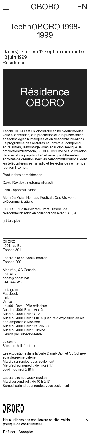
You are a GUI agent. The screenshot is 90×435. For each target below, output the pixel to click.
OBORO (45, 7)
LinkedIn (9, 298)
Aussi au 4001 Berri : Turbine (24, 330)
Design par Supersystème (22, 334)
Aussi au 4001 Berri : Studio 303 (26, 326)
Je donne (9, 341)
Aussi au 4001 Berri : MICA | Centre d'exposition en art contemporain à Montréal (43, 320)
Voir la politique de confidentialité (36, 422)
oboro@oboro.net (16, 278)
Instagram (10, 290)
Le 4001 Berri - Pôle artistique (25, 306)
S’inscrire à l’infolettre (19, 346)
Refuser (9, 432)
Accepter (26, 432)
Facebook (10, 294)
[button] (6, 7)
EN (82, 6)
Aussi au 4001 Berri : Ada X (23, 310)
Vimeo (7, 302)
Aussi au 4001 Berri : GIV (21, 314)
